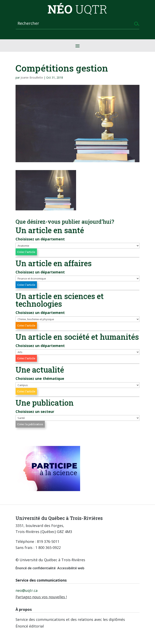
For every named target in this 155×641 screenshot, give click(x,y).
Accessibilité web (70, 568)
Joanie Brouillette (32, 77)
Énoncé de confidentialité (36, 568)
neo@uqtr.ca (27, 590)
